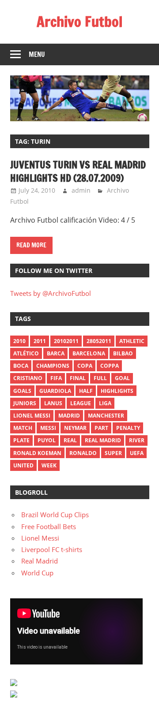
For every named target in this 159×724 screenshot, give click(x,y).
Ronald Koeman (37, 453)
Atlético (26, 353)
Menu (37, 54)
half (86, 391)
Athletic (131, 341)
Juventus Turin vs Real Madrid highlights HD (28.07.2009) (78, 171)
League (80, 403)
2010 (19, 341)
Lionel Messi (40, 538)
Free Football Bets (48, 526)
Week (49, 465)
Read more (31, 245)
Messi (48, 428)
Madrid (69, 415)
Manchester (106, 415)
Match (22, 428)
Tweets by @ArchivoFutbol (50, 293)
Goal (122, 378)
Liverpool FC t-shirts (51, 549)
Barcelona (88, 353)
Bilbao (123, 353)
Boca (20, 365)
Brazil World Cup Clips (55, 514)
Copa (84, 365)
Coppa (109, 365)
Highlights (117, 391)
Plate (21, 440)
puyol (47, 440)
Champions (52, 365)
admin (81, 190)
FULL (100, 378)
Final (78, 378)
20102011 (66, 341)
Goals (22, 391)
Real (70, 440)
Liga (105, 403)
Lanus (53, 403)
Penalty (128, 428)
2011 (40, 341)
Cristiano (27, 378)
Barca (55, 353)
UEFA (137, 453)
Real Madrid (103, 440)
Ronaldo (83, 453)
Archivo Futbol (79, 21)
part (101, 428)
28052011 (99, 341)
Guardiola (55, 391)
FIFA (56, 378)
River (136, 440)
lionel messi (31, 415)
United (23, 465)
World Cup (37, 572)
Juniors (24, 403)
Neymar (75, 428)
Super (113, 453)
